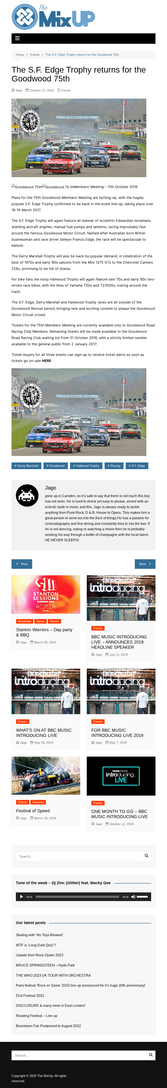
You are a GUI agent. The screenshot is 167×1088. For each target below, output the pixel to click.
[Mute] (133, 897)
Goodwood (57, 465)
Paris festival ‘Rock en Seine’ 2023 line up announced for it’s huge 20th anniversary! (80, 985)
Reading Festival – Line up (36, 1016)
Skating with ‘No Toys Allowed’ (39, 935)
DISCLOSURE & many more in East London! (50, 1005)
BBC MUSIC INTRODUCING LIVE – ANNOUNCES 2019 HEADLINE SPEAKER (119, 642)
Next (142, 564)
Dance (41, 621)
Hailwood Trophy (87, 465)
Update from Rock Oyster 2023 (39, 955)
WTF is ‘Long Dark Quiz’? (36, 945)
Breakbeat (24, 621)
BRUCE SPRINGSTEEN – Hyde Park (46, 965)
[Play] (21, 897)
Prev (24, 564)
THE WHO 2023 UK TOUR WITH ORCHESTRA (53, 975)
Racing (115, 465)
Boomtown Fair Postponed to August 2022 (48, 1026)
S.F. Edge (138, 465)
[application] (83, 896)
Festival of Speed (33, 810)
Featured (38, 802)
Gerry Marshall (28, 465)
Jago (19, 90)
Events (66, 90)
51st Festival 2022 (30, 995)
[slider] (143, 896)
